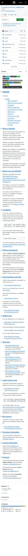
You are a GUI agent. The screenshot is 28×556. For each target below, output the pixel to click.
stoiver (6, 31)
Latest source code (13, 116)
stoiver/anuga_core (10, 10)
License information (13, 122)
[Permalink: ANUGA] (1, 92)
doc (6, 54)
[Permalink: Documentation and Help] (1, 277)
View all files (14, 66)
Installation (11, 105)
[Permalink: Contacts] (1, 457)
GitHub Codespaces (13, 107)
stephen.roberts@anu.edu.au (11, 464)
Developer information (14, 120)
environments (8, 60)
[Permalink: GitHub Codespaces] (1, 250)
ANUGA (6, 92)
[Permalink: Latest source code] (1, 380)
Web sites (10, 114)
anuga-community (9, 7)
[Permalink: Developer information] (1, 432)
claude (6, 50)
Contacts (10, 125)
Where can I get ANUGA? (15, 103)
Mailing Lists (11, 112)
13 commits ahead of (15, 23)
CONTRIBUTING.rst (8, 439)
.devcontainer (8, 34)
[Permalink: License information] (1, 443)
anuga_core (20, 7)
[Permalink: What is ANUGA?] (1, 129)
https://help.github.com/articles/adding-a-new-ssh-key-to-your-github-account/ (14, 409)
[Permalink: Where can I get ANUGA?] (1, 171)
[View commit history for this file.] (24, 31)
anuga (6, 41)
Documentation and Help (15, 109)
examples (7, 63)
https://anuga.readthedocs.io (12, 285)
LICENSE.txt (13, 446)
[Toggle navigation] (2, 2)
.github (6, 38)
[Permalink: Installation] (1, 210)
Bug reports (11, 118)
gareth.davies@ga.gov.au (10, 471)
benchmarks (8, 47)
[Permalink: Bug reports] (1, 416)
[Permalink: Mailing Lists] (1, 316)
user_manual (6, 290)
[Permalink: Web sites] (1, 342)
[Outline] (26, 71)
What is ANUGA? (12, 101)
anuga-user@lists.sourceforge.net (14, 330)
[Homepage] (14, 2)
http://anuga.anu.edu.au (11, 298)
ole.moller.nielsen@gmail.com (12, 478)
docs (6, 57)
